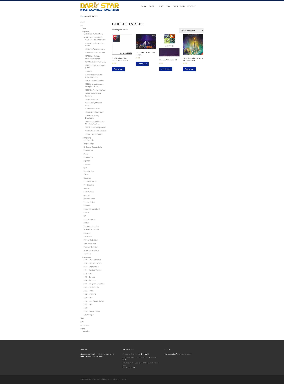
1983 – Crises (88, 291)
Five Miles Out (89, 171)
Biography (86, 31)
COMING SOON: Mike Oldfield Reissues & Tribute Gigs (141, 364)
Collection (87, 233)
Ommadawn (88, 150)
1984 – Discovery (90, 294)
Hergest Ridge (89, 143)
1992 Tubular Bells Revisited (95, 131)
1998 (85, 308)
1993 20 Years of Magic (93, 134)
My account (84, 325)
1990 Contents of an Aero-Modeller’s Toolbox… (95, 122)
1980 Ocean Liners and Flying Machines (93, 76)
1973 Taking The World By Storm (94, 44)
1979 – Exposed (89, 277)
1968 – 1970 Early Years (92, 260)
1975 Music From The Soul (95, 52)
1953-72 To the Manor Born (95, 40)
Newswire (85, 331)
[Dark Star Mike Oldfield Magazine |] (99, 6)
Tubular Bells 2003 (91, 240)
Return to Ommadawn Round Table (136, 357)
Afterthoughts (89, 315)
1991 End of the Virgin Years (95, 127)
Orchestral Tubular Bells (93, 147)
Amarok (86, 195)
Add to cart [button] (118, 69)
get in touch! (186, 354)
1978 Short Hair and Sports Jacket (95, 66)
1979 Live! (89, 71)
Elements (87, 206)
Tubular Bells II (89, 202)
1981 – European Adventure (94, 284)
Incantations (88, 157)
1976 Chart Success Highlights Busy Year (93, 57)
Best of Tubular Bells (91, 230)
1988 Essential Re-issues (94, 112)
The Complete (89, 185)
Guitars (86, 223)
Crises (86, 174)
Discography (86, 138)
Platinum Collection (91, 247)
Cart (82, 322)
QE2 (85, 168)
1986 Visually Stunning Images (93, 104)
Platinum (87, 164)
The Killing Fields (90, 181)
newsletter (99, 354)
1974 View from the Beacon (95, 49)
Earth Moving (89, 192)
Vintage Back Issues (130, 354)
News (84, 28)
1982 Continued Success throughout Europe (94, 85)
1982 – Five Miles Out (91, 287)
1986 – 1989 (88, 298)
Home (82, 16)
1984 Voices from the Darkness (93, 94)
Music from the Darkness (93, 37)
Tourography (87, 257)
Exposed (87, 161)
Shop (82, 318)
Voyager (87, 212)
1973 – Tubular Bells (91, 267)
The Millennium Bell (91, 226)
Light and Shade (90, 243)
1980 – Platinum (90, 280)
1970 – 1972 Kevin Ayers (93, 263)
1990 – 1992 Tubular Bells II (94, 301)
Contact (83, 329)
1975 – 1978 (88, 273)
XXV (85, 216)
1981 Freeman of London (94, 80)
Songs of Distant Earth (92, 209)
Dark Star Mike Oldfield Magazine (98, 379)
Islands (86, 188)
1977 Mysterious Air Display (95, 62)
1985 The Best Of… (92, 99)
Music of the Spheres (91, 250)
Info (81, 25)
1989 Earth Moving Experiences (92, 116)
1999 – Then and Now (92, 311)
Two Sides (87, 254)
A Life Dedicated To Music (93, 34)
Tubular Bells (89, 140)
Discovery (87, 178)
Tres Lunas (88, 237)
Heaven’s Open (89, 199)
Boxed (86, 154)
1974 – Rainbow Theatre (93, 270)
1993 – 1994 (88, 304)
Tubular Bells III (89, 219)
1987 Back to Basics (92, 109)
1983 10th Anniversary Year (95, 90)
